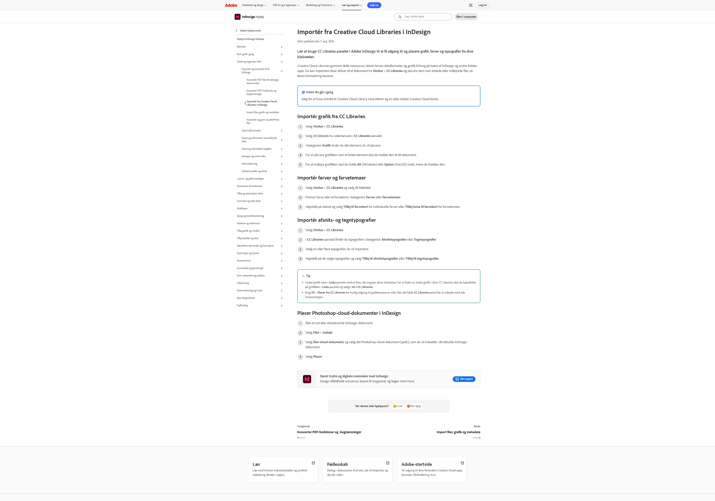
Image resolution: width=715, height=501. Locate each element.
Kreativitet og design (252, 5)
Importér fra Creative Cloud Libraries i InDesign (262, 103)
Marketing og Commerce (319, 5)
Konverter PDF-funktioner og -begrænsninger (262, 92)
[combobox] (423, 17)
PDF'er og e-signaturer (284, 5)
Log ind (483, 5)
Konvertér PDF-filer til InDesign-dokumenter (263, 81)
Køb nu (374, 5)
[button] (471, 5)
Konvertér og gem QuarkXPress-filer (263, 121)
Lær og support (350, 5)
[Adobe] (231, 5)
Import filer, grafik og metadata (263, 112)
